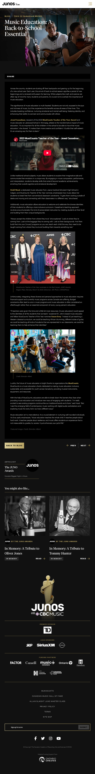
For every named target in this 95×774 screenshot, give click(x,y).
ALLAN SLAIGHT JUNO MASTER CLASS (47, 701)
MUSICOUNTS (47, 691)
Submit (83, 727)
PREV (73, 445)
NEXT (83, 445)
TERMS (47, 711)
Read (39, 558)
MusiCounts (73, 383)
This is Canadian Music (28, 16)
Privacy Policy (47, 706)
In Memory (11, 558)
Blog (7, 16)
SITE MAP (47, 717)
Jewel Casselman (17, 120)
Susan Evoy (56, 316)
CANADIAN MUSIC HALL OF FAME (47, 696)
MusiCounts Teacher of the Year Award (59, 120)
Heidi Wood (15, 190)
